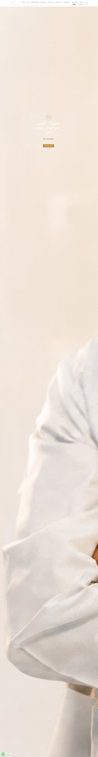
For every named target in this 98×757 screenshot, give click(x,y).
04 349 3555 (48, 139)
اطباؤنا (24, 2)
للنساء (81, 2)
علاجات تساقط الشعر (35, 2)
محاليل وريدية (42, 2)
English (74, 4)
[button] (48, 145)
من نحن (28, 2)
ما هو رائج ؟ (80, 4)
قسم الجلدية (50, 2)
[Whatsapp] (3, 754)
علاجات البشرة (58, 2)
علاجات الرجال (74, 2)
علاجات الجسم (66, 2)
